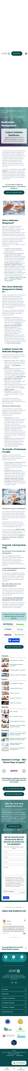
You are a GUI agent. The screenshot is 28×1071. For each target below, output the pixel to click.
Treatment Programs (10, 110)
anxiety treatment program (12, 263)
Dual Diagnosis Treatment (16, 683)
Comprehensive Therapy (16, 688)
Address (5, 959)
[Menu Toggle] (26, 53)
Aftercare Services (14, 693)
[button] (13, 116)
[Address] (5, 956)
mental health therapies (13, 343)
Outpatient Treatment (15, 698)
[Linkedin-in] (16, 982)
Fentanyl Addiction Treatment (17, 670)
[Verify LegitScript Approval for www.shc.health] (14, 1045)
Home (2, 110)
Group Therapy (14, 711)
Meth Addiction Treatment (17, 660)
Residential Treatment (15, 702)
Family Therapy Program (16, 716)
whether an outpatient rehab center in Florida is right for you (13, 537)
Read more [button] (5, 933)
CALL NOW (22, 959)
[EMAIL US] (13, 956)
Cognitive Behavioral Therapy (17, 721)
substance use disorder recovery (13, 478)
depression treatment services (13, 264)
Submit (6, 897)
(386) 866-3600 (20, 529)
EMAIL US (13, 959)
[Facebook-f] (12, 982)
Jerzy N (9, 921)
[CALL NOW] (21, 956)
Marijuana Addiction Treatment (18, 674)
